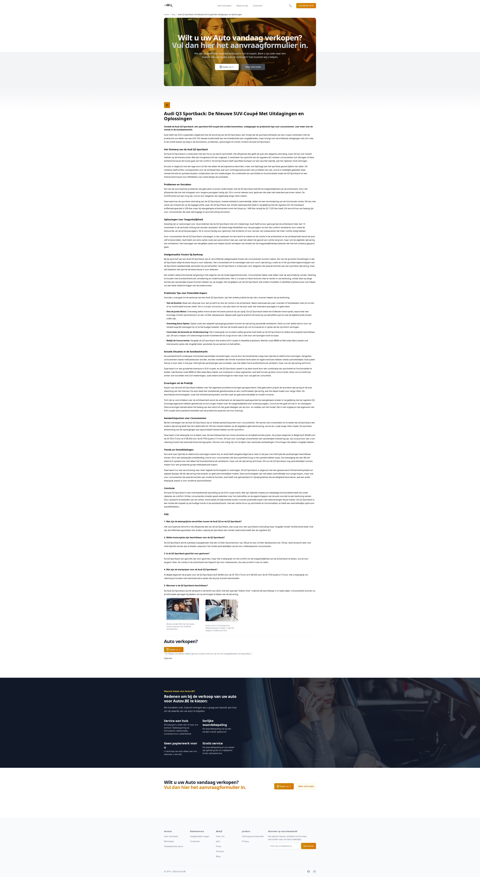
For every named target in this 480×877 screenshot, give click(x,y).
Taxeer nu (227, 67)
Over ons (220, 836)
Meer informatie (253, 67)
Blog (173, 14)
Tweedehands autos (173, 846)
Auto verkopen (225, 5)
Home (166, 14)
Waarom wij (242, 5)
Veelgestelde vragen (199, 836)
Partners (220, 851)
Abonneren (308, 846)
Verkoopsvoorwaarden (253, 836)
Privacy (245, 841)
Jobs (218, 841)
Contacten (257, 5)
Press (218, 846)
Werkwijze (169, 841)
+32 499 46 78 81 (306, 5)
